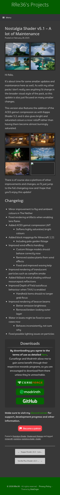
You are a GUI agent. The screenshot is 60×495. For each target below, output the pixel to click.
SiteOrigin (34, 489)
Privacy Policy (45, 486)
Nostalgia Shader (19, 436)
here (44, 354)
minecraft (9, 439)
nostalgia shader (28, 439)
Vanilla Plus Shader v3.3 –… (30, 461)
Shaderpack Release (35, 436)
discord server (39, 412)
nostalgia (17, 439)
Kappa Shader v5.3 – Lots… (30, 452)
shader (38, 439)
